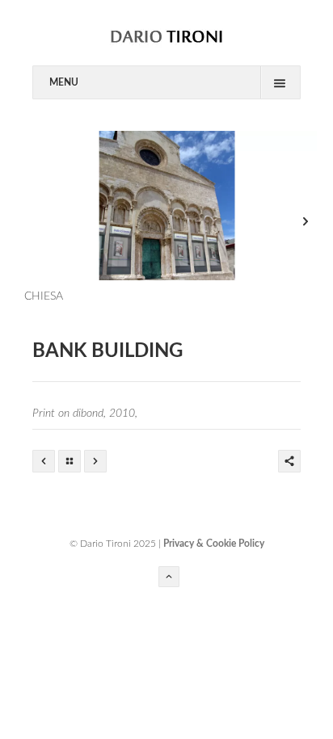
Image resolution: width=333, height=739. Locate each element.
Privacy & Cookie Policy (213, 543)
